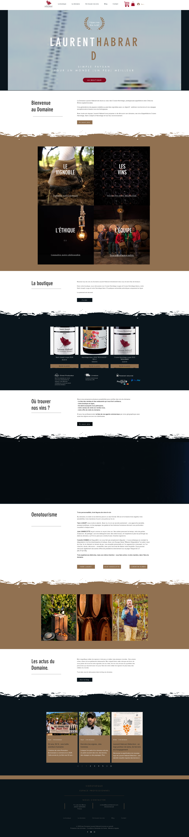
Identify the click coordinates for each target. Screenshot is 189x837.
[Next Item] (145, 617)
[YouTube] (91, 832)
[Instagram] (94, 832)
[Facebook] (87, 832)
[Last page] (111, 766)
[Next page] (107, 766)
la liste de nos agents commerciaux (108, 414)
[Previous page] (82, 766)
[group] (94, 347)
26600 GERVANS (79, 807)
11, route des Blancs (80, 805)
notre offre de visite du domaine (89, 410)
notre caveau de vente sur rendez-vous (91, 408)
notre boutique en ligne (86, 403)
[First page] (78, 766)
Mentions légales (113, 828)
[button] (133, 4)
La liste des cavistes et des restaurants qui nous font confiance (99, 401)
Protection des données (78, 828)
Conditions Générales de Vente (97, 828)
